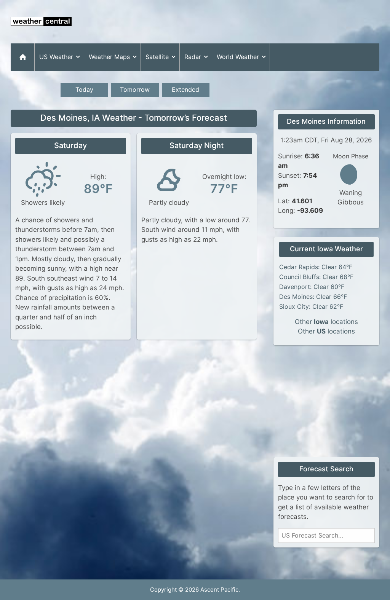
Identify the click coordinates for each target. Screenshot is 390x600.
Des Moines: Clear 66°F (313, 296)
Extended (185, 89)
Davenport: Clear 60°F (311, 286)
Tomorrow (135, 89)
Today (84, 89)
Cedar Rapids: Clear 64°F (315, 267)
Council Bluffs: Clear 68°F (316, 277)
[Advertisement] (240, 22)
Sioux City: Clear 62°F (311, 306)
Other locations (326, 322)
